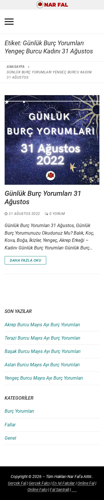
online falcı (37, 489)
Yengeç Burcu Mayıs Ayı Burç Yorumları (44, 378)
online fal (85, 483)
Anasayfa (16, 67)
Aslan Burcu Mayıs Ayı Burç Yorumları (42, 364)
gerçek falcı (39, 483)
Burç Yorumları (19, 411)
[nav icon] (9, 22)
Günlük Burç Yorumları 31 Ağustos (43, 197)
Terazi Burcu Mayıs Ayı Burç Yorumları (42, 338)
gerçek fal (17, 483)
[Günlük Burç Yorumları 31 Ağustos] (52, 139)
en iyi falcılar (63, 483)
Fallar (10, 424)
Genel (10, 438)
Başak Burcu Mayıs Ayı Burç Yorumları (43, 351)
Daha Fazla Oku (25, 260)
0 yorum (56, 214)
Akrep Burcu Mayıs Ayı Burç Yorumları (42, 324)
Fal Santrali (59, 489)
